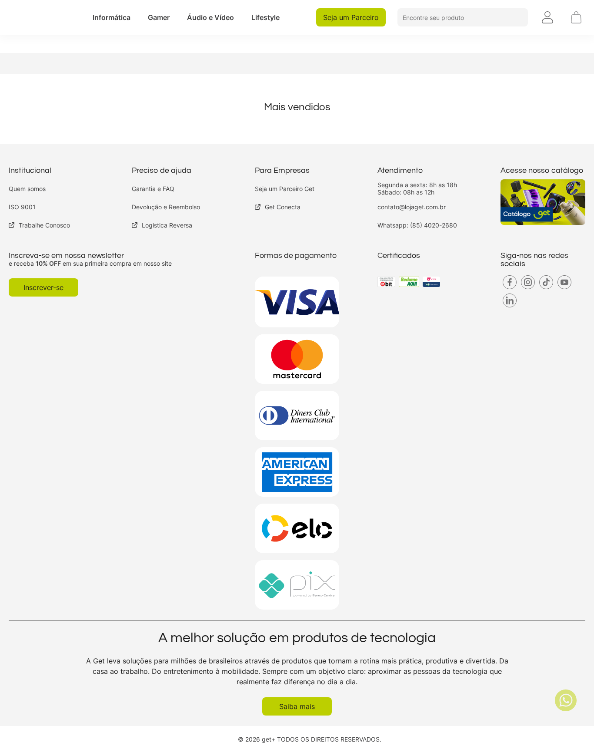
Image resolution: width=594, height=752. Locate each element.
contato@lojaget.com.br (411, 207)
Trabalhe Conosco (44, 225)
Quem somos (27, 188)
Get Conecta (282, 207)
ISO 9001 (22, 207)
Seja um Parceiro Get (284, 188)
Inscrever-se (43, 287)
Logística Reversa (167, 225)
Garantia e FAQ (153, 188)
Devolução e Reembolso (166, 207)
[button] (111, 17)
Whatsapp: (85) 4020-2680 (417, 225)
